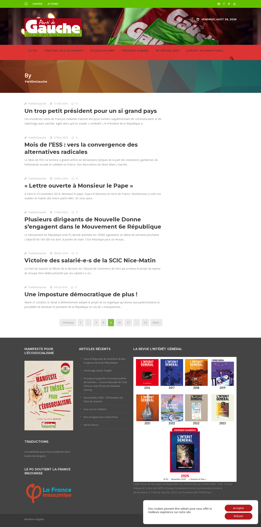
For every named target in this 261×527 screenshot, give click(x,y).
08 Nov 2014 (61, 253)
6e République (167, 50)
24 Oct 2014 (60, 287)
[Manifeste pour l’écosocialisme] (48, 395)
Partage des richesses (64, 50)
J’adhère (37, 3)
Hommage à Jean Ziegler (98, 370)
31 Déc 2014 (61, 103)
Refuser (238, 516)
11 (128, 322)
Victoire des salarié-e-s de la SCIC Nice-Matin (90, 260)
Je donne (52, 3)
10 (119, 322)
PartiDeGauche (37, 103)
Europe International (205, 50)
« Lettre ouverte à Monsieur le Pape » (78, 185)
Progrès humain (135, 50)
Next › (156, 322)
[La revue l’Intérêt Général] (185, 419)
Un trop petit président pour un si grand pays (90, 111)
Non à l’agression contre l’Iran (101, 417)
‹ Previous (68, 322)
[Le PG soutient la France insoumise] (48, 493)
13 (145, 322)
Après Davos (91, 425)
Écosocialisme (103, 50)
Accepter (238, 508)
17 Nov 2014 (61, 212)
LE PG (32, 50)
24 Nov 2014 (61, 178)
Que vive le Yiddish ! (95, 409)
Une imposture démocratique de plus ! (80, 294)
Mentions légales (34, 519)
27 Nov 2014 (61, 137)
